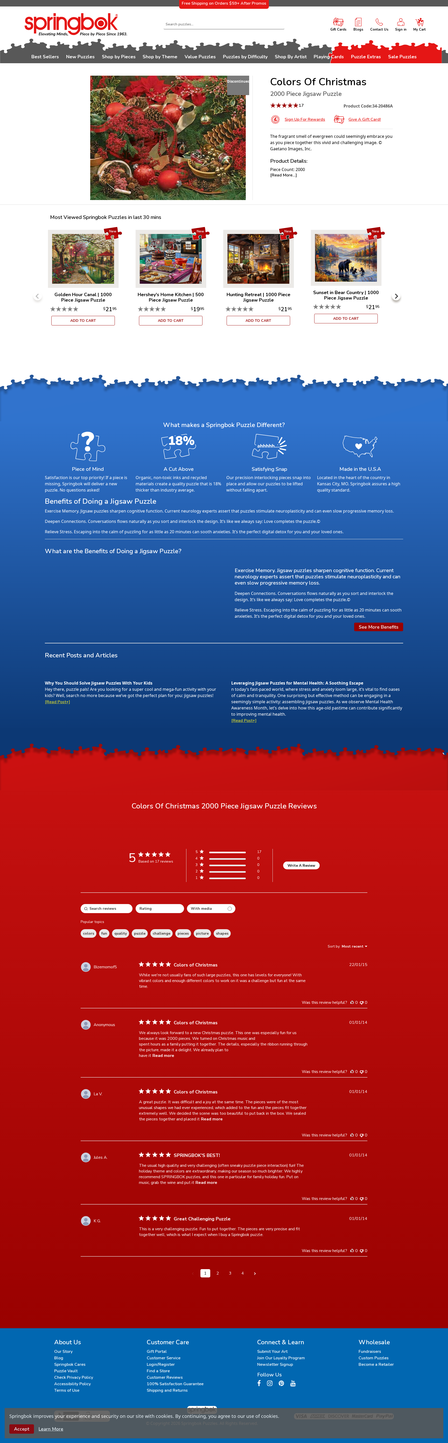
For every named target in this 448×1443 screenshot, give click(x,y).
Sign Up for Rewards (305, 119)
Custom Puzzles (374, 1358)
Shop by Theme (160, 57)
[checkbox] (211, 908)
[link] (228, 879)
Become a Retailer (376, 1364)
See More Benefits (378, 627)
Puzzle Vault (66, 1371)
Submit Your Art (272, 1351)
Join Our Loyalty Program (281, 1358)
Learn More (51, 1429)
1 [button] (205, 1273)
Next (396, 296)
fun (104, 933)
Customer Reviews (165, 1377)
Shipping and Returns (167, 1390)
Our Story (63, 1351)
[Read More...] (283, 175)
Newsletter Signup (275, 1364)
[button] (193, 1273)
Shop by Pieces (119, 57)
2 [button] (217, 1273)
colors (88, 933)
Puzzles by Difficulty (245, 57)
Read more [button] (163, 1055)
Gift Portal (157, 1351)
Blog (58, 1358)
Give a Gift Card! (364, 119)
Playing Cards (329, 57)
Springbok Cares (70, 1364)
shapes (222, 933)
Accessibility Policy (72, 1384)
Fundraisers (370, 1351)
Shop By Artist (291, 57)
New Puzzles (80, 57)
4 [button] (242, 1273)
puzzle (139, 933)
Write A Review (301, 865)
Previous (37, 296)
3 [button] (230, 1273)
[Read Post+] (57, 702)
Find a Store (158, 1371)
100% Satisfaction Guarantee (175, 1384)
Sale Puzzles (402, 57)
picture (202, 933)
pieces (183, 933)
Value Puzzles (200, 57)
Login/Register (161, 1364)
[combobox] (224, 24)
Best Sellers (45, 57)
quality (120, 933)
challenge (161, 933)
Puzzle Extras (366, 57)
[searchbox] (106, 908)
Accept (21, 1429)
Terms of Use (66, 1390)
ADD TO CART (83, 320)
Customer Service (163, 1358)
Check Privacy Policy (73, 1377)
